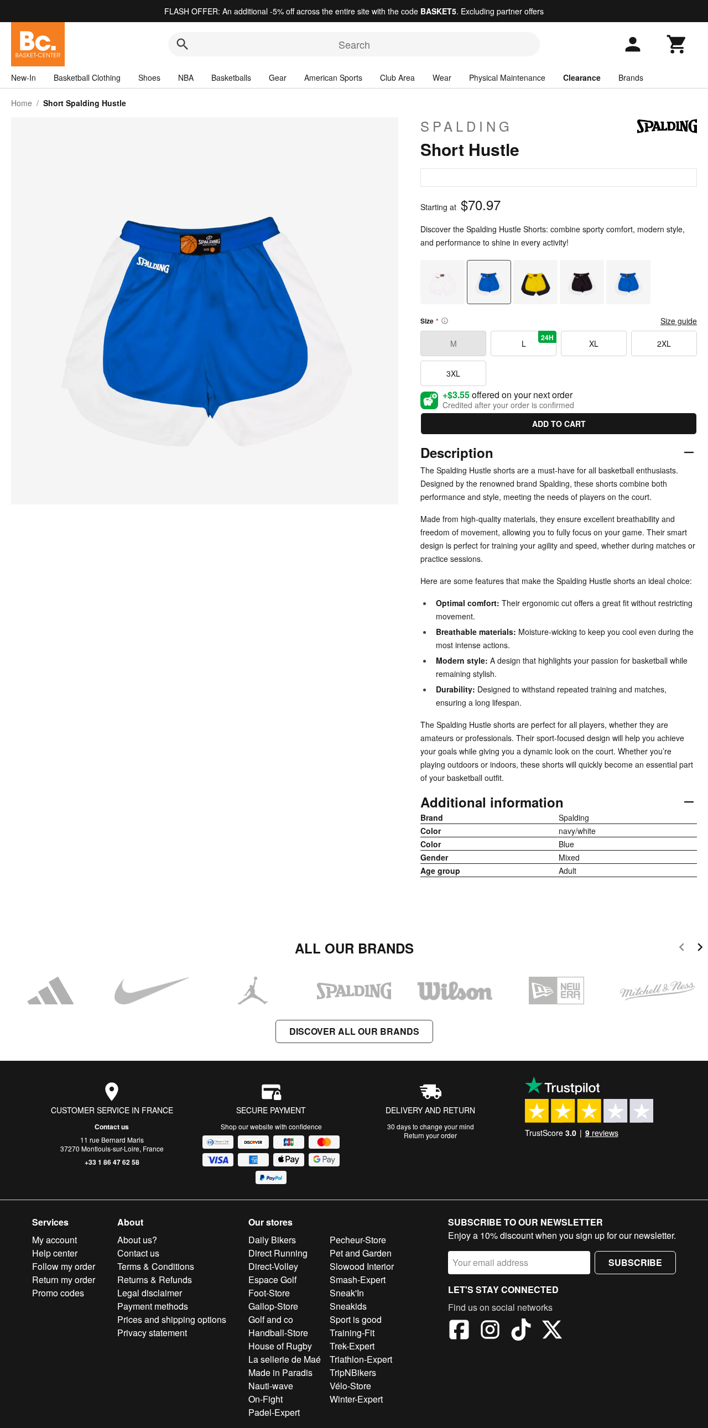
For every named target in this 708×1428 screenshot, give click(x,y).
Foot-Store (269, 1292)
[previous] (682, 948)
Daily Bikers (272, 1239)
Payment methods (152, 1306)
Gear (278, 77)
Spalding (466, 126)
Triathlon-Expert (361, 1359)
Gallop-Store (273, 1306)
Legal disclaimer (149, 1292)
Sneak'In (347, 1292)
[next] (700, 948)
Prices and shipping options (171, 1319)
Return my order (63, 1279)
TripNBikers (353, 1372)
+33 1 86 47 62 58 (112, 1162)
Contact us (112, 1126)
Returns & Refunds (154, 1279)
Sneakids (348, 1306)
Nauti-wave (270, 1385)
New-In (23, 77)
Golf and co (270, 1319)
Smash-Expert (358, 1279)
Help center (54, 1253)
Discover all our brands (354, 1031)
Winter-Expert (356, 1399)
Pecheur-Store (358, 1239)
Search (354, 44)
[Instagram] (490, 1331)
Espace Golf (272, 1279)
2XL (664, 343)
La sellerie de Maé (284, 1359)
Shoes (149, 77)
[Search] (182, 44)
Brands (630, 77)
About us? (137, 1239)
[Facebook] (459, 1331)
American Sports (333, 77)
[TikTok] (521, 1331)
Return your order (430, 1135)
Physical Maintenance (507, 77)
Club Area (397, 77)
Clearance (582, 77)
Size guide (678, 320)
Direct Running (278, 1253)
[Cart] (677, 44)
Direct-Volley (273, 1266)
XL (593, 343)
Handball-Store (278, 1332)
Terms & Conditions (155, 1266)
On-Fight (265, 1399)
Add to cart (559, 423)
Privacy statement (152, 1332)
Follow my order (63, 1266)
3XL (453, 373)
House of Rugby (280, 1346)
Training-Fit (352, 1332)
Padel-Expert (274, 1412)
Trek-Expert (352, 1346)
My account (54, 1239)
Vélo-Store (350, 1385)
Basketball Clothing (87, 77)
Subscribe (635, 1262)
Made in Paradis (280, 1372)
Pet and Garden (361, 1253)
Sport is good (356, 1319)
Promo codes (58, 1292)
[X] (552, 1331)
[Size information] (445, 321)
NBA (186, 77)
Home (21, 102)
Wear (442, 77)
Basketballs (231, 77)
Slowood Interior (362, 1266)
